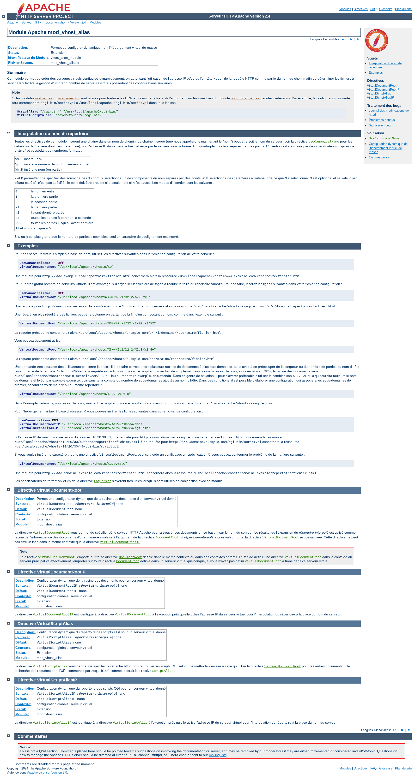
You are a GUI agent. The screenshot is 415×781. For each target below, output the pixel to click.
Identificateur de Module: (28, 58)
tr (358, 39)
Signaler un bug (380, 125)
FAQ (373, 9)
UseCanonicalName (384, 138)
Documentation (55, 22)
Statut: (13, 52)
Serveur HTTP (32, 22)
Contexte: (23, 514)
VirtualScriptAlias (379, 93)
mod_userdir (68, 98)
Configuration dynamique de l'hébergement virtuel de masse (388, 148)
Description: (18, 47)
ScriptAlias (162, 671)
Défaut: (21, 509)
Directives (361, 9)
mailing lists (217, 755)
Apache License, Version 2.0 (47, 772)
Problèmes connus (382, 120)
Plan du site (403, 9)
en (344, 39)
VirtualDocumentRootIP (383, 89)
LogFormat (102, 481)
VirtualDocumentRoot (382, 85)
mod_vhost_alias (245, 98)
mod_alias (44, 98)
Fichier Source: (20, 63)
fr (351, 39)
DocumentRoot (166, 537)
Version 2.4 (78, 22)
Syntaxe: (22, 504)
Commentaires (379, 157)
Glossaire (385, 9)
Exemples (376, 72)
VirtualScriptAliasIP (380, 97)
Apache (12, 22)
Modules (345, 9)
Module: (22, 524)
